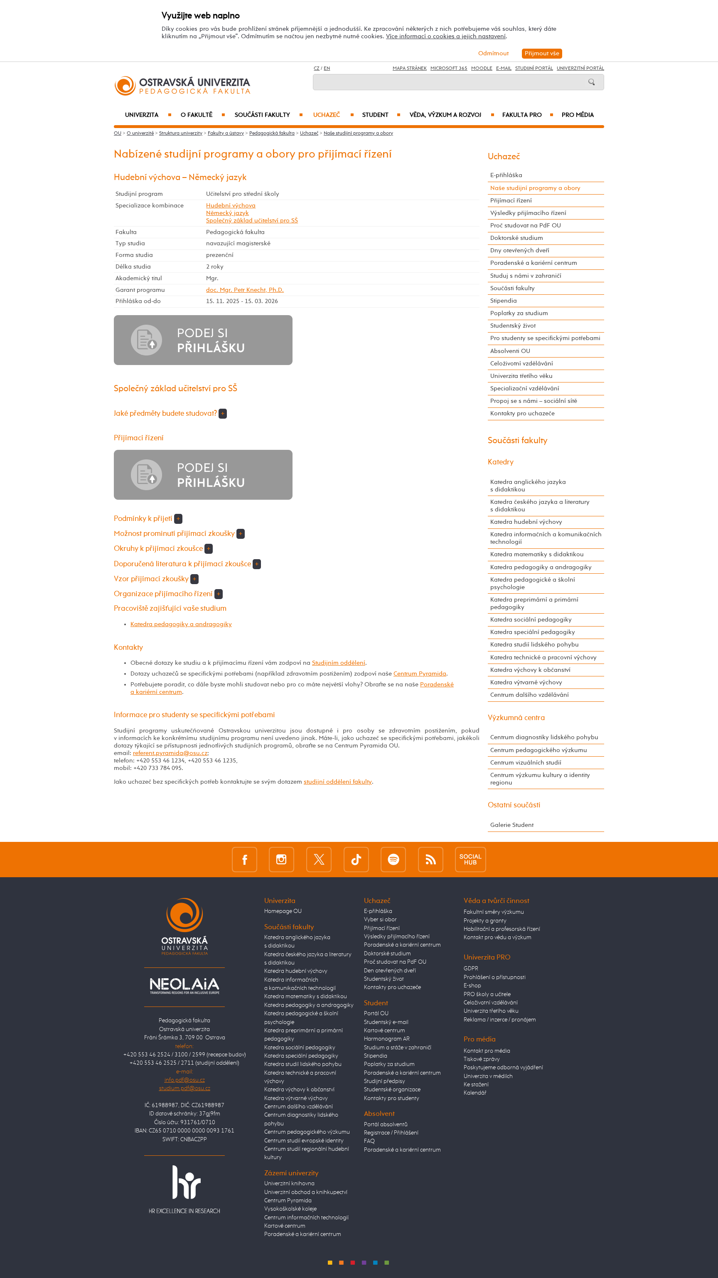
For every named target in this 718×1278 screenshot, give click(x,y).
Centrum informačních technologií (306, 1218)
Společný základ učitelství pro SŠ (252, 220)
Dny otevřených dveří (519, 250)
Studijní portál (534, 68)
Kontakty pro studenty (391, 1098)
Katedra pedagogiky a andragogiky (181, 624)
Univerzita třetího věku (521, 376)
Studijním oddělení (338, 663)
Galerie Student (512, 825)
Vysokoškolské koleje (290, 1209)
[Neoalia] (184, 986)
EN (327, 68)
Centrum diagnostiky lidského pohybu (544, 737)
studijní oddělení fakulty (338, 782)
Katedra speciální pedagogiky (532, 632)
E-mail (503, 68)
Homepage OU (283, 911)
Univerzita (148, 115)
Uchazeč (333, 115)
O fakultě (203, 115)
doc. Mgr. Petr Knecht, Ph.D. (245, 290)
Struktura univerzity (180, 133)
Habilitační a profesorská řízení (502, 929)
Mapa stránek (410, 68)
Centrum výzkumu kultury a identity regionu (540, 779)
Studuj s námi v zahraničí (525, 276)
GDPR (471, 969)
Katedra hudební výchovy (526, 522)
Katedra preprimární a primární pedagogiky (534, 603)
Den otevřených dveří (390, 971)
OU (117, 133)
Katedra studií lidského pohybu (534, 644)
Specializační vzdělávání (524, 388)
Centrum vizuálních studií (525, 763)
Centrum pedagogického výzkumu (538, 750)
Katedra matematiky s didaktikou (537, 554)
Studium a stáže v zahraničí (397, 1048)
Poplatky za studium (519, 313)
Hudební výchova (231, 205)
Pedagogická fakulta (272, 133)
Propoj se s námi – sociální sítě (533, 401)
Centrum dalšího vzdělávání (529, 695)
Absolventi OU (510, 351)
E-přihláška (506, 175)
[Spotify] (393, 859)
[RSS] (430, 859)
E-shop (472, 986)
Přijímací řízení (511, 200)
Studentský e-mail (386, 1022)
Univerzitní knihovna (289, 1184)
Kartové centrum (284, 1226)
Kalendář (475, 1093)
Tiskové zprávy (482, 1059)
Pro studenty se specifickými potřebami (545, 338)
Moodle (481, 68)
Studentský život (513, 326)
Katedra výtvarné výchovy (526, 682)
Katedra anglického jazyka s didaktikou (528, 486)
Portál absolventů (386, 1125)
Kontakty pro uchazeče (522, 413)
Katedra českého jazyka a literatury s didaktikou (540, 506)
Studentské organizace (392, 1090)
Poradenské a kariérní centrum (533, 263)
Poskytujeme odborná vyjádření (503, 1068)
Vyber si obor (380, 920)
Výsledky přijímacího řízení (528, 213)
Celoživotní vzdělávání (521, 363)
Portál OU (376, 1013)
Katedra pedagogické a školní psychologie (532, 583)
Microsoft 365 (448, 68)
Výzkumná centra (516, 718)
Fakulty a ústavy (226, 133)
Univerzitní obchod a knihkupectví (305, 1192)
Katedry (501, 462)
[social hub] (470, 859)
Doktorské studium (516, 238)
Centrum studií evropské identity (304, 1141)
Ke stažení (476, 1085)
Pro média (578, 115)
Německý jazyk (227, 213)
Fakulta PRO (527, 115)
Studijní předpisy (384, 1081)
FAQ (369, 1141)
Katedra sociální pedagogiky (531, 620)
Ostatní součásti (514, 805)
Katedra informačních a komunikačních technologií (546, 538)
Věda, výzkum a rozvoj (452, 115)
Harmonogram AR (387, 1039)
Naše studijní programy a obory (358, 133)
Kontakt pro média (487, 1051)
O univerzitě (140, 133)
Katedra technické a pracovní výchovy (543, 657)
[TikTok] (356, 859)
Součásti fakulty (269, 115)
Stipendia (503, 301)
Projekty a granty (485, 921)
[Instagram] (281, 859)
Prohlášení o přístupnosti (495, 977)
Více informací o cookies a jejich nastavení (446, 36)
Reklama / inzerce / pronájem (500, 1020)
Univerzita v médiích (488, 1076)
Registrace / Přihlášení (391, 1133)
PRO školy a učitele (487, 994)
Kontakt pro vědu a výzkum (497, 937)
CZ (317, 68)
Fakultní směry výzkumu (494, 912)
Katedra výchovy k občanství (530, 670)
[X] (319, 859)
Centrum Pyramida (419, 674)
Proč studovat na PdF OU (525, 225)
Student (381, 115)
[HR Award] (184, 1189)
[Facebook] (244, 859)
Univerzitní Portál (580, 68)
